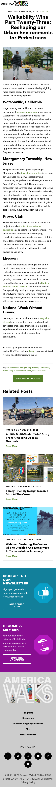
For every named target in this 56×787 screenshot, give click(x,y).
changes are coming (27, 111)
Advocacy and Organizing (19, 367)
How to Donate (28, 734)
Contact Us (46, 778)
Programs (28, 712)
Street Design (9, 370)
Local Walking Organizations (28, 723)
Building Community (41, 367)
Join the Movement (28, 378)
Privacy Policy (28, 782)
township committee (31, 173)
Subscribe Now (16, 605)
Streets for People (23, 370)
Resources (28, 718)
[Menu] (51, 4)
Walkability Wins (39, 370)
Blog (45, 11)
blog (31, 351)
